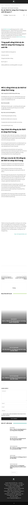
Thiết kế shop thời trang (15, 5)
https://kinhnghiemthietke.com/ (20, 234)
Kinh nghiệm (14, 319)
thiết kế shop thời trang (20, 36)
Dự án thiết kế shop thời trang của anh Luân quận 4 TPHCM (7, 277)
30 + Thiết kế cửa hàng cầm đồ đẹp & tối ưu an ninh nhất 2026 (14, 378)
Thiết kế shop (7, 5)
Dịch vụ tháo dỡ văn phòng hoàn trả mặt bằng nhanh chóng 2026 (14, 321)
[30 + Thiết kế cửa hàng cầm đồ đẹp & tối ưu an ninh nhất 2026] (14, 367)
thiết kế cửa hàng (7, 29)
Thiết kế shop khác (13, 347)
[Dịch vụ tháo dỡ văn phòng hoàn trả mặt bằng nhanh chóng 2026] (14, 310)
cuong (6, 15)
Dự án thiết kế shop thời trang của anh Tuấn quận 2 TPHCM (21, 277)
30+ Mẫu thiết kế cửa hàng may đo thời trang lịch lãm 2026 (14, 350)
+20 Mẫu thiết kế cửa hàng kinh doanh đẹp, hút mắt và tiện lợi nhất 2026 (18, 467)
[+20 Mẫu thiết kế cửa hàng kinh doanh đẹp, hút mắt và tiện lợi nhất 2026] (5, 466)
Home (2, 5)
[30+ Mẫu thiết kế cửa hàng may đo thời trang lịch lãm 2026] (14, 338)
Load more (14, 472)
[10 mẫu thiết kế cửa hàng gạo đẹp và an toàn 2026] (5, 457)
